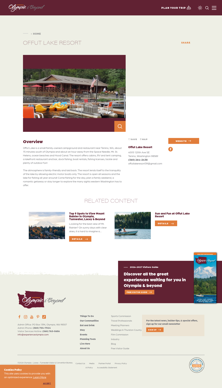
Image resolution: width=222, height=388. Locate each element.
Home (37, 33)
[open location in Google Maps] (162, 93)
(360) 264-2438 (138, 159)
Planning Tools (88, 339)
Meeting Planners (120, 325)
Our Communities (89, 320)
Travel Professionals (121, 320)
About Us (85, 348)
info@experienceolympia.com (33, 334)
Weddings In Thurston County (126, 329)
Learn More (39, 377)
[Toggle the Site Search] (207, 7)
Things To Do (87, 316)
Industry (115, 339)
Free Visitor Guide (120, 348)
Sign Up (152, 330)
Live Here (85, 343)
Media (91, 363)
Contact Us (80, 363)
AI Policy (89, 367)
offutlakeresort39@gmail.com (145, 163)
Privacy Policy (121, 363)
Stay (82, 329)
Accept (47, 383)
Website (181, 141)
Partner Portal (105, 363)
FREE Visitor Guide (137, 292)
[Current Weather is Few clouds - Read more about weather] (200, 8)
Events (83, 334)
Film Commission (119, 334)
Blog (113, 343)
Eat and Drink (87, 325)
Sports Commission (121, 316)
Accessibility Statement (107, 367)
